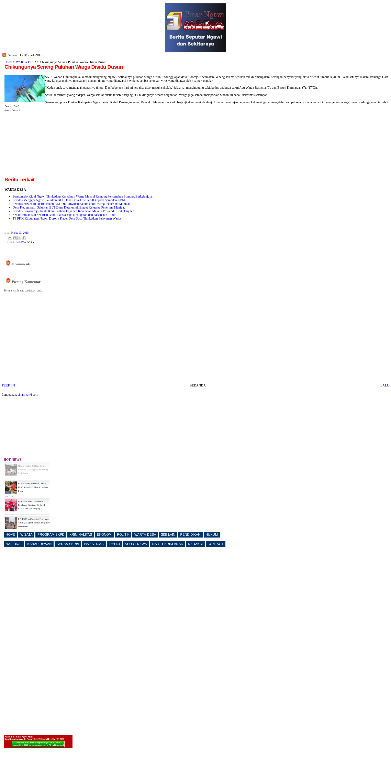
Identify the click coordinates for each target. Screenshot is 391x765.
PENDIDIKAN (190, 534)
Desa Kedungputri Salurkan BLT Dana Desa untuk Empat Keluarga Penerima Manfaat (69, 207)
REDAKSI (195, 544)
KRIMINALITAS (80, 534)
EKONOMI (104, 534)
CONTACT (215, 544)
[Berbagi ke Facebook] (24, 238)
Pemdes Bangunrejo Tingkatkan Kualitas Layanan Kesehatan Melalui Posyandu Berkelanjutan (73, 211)
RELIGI (114, 544)
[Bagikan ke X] (19, 238)
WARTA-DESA (145, 534)
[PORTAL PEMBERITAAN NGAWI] (195, 51)
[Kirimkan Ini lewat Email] (10, 238)
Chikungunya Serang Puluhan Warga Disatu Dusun (63, 67)
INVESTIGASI (94, 544)
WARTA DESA (26, 62)
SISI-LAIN (168, 534)
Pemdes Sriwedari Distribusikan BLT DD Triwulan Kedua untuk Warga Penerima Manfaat (71, 203)
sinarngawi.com (28, 394)
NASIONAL (14, 544)
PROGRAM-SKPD (51, 534)
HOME (10, 534)
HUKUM (211, 534)
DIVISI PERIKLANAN (167, 544)
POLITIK (123, 534)
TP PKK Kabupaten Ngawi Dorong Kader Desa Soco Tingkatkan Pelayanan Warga (67, 218)
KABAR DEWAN (39, 544)
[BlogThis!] (15, 238)
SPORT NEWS (136, 544)
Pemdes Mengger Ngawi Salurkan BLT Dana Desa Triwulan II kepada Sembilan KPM (69, 200)
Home (8, 62)
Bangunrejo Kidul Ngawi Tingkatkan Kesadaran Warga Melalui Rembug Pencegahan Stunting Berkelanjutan (83, 196)
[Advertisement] (38, 147)
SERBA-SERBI (68, 544)
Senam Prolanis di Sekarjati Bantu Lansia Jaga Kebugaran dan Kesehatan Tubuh (64, 214)
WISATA (26, 534)
